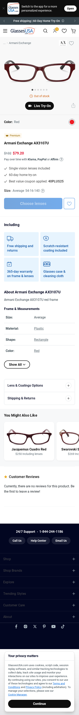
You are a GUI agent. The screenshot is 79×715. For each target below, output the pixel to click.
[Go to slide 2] (35, 90)
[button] (39, 21)
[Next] (75, 20)
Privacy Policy (34, 687)
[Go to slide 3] (38, 90)
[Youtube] (53, 626)
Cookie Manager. (17, 694)
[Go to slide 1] (32, 90)
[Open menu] (5, 31)
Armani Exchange (20, 43)
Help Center (38, 540)
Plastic (39, 328)
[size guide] (43, 191)
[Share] (73, 106)
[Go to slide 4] (41, 90)
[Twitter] (34, 626)
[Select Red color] (72, 122)
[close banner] (2, 8)
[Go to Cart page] (74, 31)
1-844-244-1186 (51, 532)
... (4, 43)
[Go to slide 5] (44, 90)
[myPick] (71, 43)
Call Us (17, 540)
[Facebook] (16, 626)
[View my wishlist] (64, 31)
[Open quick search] (45, 31)
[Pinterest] (44, 626)
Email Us (61, 540)
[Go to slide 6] (46, 90)
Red (37, 351)
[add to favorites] (69, 203)
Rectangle (41, 340)
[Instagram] (25, 626)
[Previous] (4, 20)
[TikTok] (62, 626)
